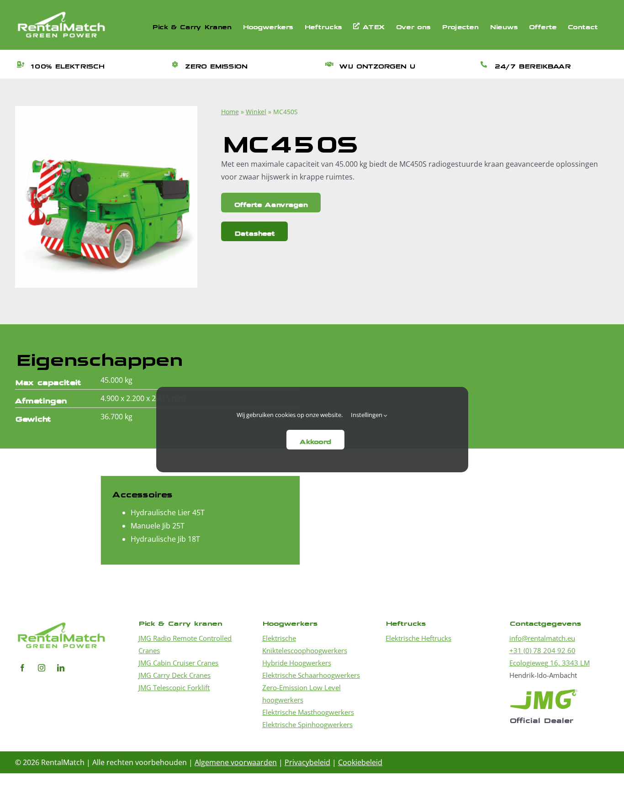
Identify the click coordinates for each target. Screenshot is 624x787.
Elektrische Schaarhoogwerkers (311, 675)
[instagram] (41, 667)
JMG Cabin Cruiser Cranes (178, 662)
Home (230, 111)
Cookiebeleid (360, 762)
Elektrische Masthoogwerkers (308, 712)
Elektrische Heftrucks (418, 638)
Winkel (256, 111)
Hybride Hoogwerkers (296, 662)
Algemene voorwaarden (236, 762)
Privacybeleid (307, 762)
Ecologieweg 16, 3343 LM (549, 662)
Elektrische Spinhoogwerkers (307, 724)
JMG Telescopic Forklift (174, 687)
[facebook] (22, 667)
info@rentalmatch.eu (542, 638)
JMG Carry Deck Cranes (174, 675)
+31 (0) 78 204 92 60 (542, 650)
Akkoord (315, 440)
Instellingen (367, 415)
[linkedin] (60, 667)
